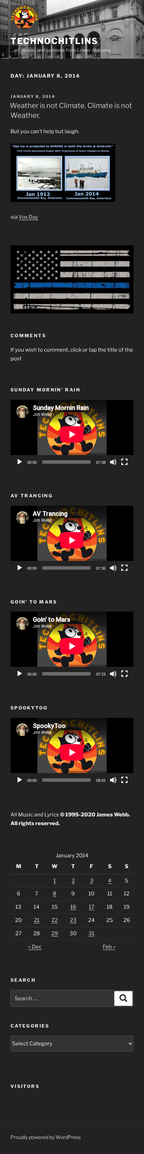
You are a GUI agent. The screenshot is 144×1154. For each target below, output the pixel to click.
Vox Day (28, 217)
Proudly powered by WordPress (45, 1137)
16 (73, 907)
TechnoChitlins (54, 41)
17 (91, 907)
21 (36, 920)
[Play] (19, 462)
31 (91, 933)
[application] (72, 434)
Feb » (109, 947)
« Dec (35, 947)
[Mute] (113, 462)
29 (54, 933)
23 (73, 920)
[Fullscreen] (124, 462)
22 (54, 920)
